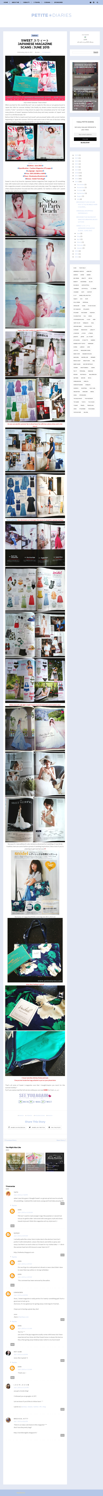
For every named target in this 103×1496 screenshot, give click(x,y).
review (75, 374)
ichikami (76, 330)
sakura (83, 378)
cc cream (93, 288)
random (49, 1115)
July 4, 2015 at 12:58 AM (25, 1212)
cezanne (76, 292)
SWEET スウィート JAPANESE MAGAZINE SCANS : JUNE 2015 (85, 228)
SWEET (31, 163)
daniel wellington (85, 295)
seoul (89, 378)
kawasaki (90, 343)
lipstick (76, 350)
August (79, 196)
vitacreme (82, 409)
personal (82, 371)
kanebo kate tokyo (79, 343)
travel (82, 405)
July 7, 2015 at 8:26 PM (21, 1421)
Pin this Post (56, 1127)
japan (82, 336)
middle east (77, 360)
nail (94, 360)
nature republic (88, 364)
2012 (76, 257)
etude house (92, 305)
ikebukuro (84, 330)
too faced (91, 402)
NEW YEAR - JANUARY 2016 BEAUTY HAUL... (14, 1167)
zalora (86, 412)
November (80, 187)
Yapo (16, 1192)
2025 (76, 155)
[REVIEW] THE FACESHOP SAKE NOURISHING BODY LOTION (86, 219)
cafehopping (85, 285)
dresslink (76, 305)
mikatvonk (86, 360)
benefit (76, 281)
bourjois (76, 285)
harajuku (85, 323)
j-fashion (29, 1115)
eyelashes (86, 309)
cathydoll (84, 288)
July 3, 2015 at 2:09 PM (21, 1295)
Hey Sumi (18, 1352)
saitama (76, 378)
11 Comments (46, 52)
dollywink (77, 302)
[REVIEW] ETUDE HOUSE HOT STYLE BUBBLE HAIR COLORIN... (86, 204)
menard (93, 357)
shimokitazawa (78, 384)
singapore (77, 391)
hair (94, 319)
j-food (84, 333)
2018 (76, 173)
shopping (84, 388)
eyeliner (76, 312)
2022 (76, 161)
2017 (76, 176)
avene (82, 275)
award (89, 275)
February (80, 245)
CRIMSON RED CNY (82, 77)
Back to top (92, 1493)
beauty (84, 278)
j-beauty (92, 330)
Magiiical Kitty (21, 1419)
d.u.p (75, 295)
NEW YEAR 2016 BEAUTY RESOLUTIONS (33, 1167)
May (78, 236)
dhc (81, 299)
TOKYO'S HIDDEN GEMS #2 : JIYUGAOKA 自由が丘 (85, 91)
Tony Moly (82, 268)
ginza (90, 316)
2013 (76, 254)
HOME (6, 2)
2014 (76, 251)
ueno (75, 409)
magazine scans (40, 1115)
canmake (76, 288)
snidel (92, 391)
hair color (77, 323)
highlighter (88, 326)
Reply (62, 1203)
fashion (34, 35)
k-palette (85, 340)
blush (91, 281)
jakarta (76, 336)
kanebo (93, 340)
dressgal (85, 302)
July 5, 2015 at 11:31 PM (21, 1387)
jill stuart (90, 336)
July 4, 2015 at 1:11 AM (25, 1328)
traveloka (90, 405)
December (80, 184)
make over (77, 354)
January (79, 248)
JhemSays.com (24, 1317)
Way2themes (21, 1493)
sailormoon (92, 374)
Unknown (18, 1292)
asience (76, 275)
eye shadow (77, 309)
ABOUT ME (15, 2)
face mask (84, 312)
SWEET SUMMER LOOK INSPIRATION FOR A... (54, 1167)
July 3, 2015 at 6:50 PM (21, 1354)
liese (88, 347)
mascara (76, 357)
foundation (77, 316)
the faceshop (89, 398)
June (78, 233)
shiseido (76, 388)
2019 (76, 170)
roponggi (83, 374)
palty (75, 371)
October (80, 190)
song (75, 395)
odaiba (76, 367)
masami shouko (87, 354)
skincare (85, 391)
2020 (76, 167)
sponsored (82, 395)
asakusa (89, 271)
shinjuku (88, 384)
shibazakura (77, 381)
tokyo (83, 402)
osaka (93, 367)
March (79, 242)
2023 (76, 158)
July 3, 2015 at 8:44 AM (21, 1236)
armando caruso (79, 271)
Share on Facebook (18, 1127)
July (78, 199)
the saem (76, 402)
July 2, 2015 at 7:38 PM (21, 1195)
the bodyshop (78, 398)
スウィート (38, 163)
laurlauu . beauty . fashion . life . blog (33, 1407)
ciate (82, 292)
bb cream (76, 278)
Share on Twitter (38, 1127)
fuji (85, 316)
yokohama (91, 409)
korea (75, 347)
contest (89, 292)
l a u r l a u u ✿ (21, 1385)
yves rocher (77, 412)
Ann (20, 1210)
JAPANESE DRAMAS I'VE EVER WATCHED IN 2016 (85, 66)
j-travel (90, 333)
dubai (83, 305)
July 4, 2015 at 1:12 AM (25, 1369)
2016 (76, 179)
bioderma (83, 281)
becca (90, 278)
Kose (75, 268)
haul (92, 323)
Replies (14, 1205)
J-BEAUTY (26, 2)
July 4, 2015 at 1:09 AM (25, 1264)
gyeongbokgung (79, 319)
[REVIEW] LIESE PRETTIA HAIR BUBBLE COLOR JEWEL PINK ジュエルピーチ (85, 105)
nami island (77, 364)
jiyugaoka (77, 340)
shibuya (86, 381)
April (78, 239)
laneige (82, 347)
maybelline (84, 357)
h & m (88, 319)
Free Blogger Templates (35, 1493)
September (80, 193)
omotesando (84, 367)
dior (86, 299)
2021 (76, 164)
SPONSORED (58, 2)
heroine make (78, 326)
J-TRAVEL (37, 2)
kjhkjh (17, 1233)
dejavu (75, 299)
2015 (76, 181)
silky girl (92, 388)
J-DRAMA (47, 2)
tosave (76, 405)
